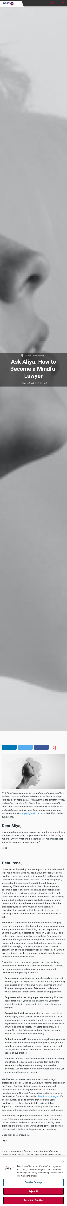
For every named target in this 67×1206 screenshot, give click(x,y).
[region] (33, 1181)
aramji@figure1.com (29, 813)
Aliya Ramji (29, 383)
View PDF (58, 747)
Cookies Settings (33, 1182)
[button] (9, 747)
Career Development (34, 355)
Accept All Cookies (33, 1200)
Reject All (33, 1191)
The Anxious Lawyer (48, 1096)
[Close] (63, 1161)
